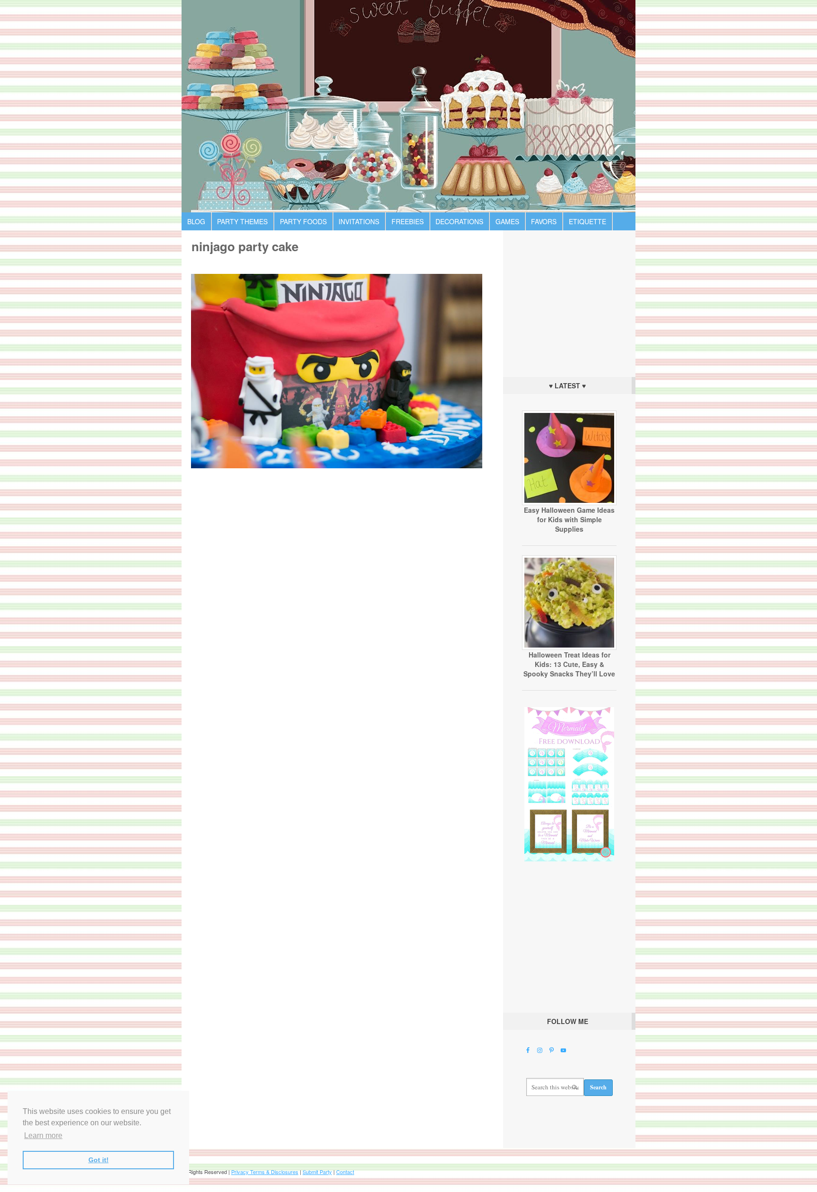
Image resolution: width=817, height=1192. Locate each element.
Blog (196, 221)
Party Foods (303, 221)
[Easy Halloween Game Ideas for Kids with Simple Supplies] (569, 503)
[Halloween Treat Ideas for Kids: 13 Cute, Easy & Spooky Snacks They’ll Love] (569, 647)
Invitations (359, 221)
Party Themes (242, 221)
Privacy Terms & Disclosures (264, 1171)
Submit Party (317, 1171)
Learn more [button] (43, 1135)
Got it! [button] (98, 1160)
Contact (345, 1171)
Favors (543, 221)
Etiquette (587, 221)
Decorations (459, 221)
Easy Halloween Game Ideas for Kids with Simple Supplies (569, 519)
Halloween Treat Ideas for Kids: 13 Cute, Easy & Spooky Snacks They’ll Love (569, 664)
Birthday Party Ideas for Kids (408, 106)
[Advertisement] (569, 301)
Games (507, 221)
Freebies (407, 221)
